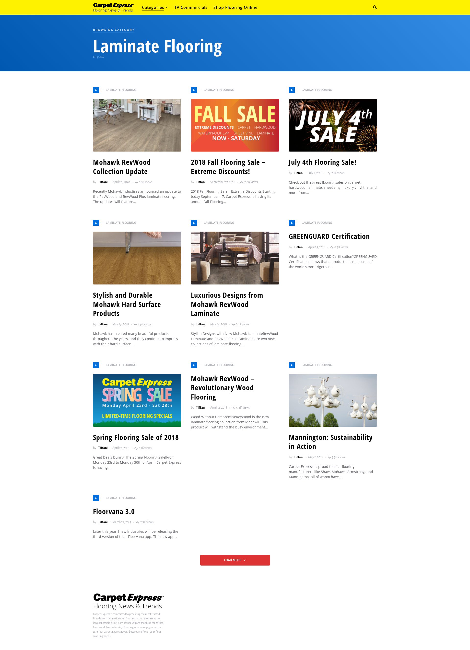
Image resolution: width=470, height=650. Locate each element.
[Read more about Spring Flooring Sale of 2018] (137, 400)
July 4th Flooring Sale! (322, 162)
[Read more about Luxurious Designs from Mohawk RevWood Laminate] (235, 258)
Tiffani (103, 182)
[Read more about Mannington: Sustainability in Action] (333, 400)
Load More (232, 560)
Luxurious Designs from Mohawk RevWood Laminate (227, 304)
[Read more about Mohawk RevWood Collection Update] (137, 125)
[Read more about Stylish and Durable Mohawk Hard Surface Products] (137, 258)
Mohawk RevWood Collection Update (122, 166)
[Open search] (375, 7)
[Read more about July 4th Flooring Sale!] (333, 125)
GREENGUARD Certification (329, 236)
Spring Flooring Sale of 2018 (136, 437)
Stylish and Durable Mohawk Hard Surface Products (127, 304)
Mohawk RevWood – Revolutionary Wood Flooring (222, 387)
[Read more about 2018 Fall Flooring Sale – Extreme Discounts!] (235, 125)
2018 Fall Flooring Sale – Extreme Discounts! (228, 166)
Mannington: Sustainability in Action (331, 441)
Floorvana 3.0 (114, 511)
